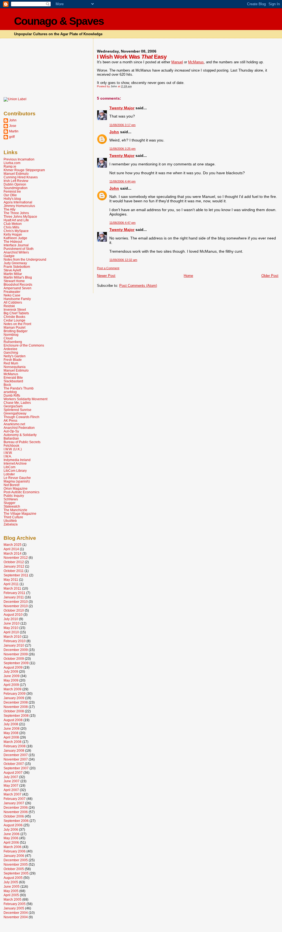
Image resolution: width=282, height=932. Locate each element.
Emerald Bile (13, 377)
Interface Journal (16, 245)
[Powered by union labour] (15, 99)
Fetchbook (11, 445)
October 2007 (14, 763)
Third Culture (13, 517)
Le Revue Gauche (17, 477)
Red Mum (11, 363)
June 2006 (12, 834)
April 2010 (11, 632)
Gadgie (9, 256)
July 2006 (11, 829)
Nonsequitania (15, 367)
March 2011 (12, 588)
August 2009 (13, 667)
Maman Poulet (14, 327)
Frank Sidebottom (17, 266)
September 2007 (16, 768)
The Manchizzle (15, 510)
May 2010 (11, 627)
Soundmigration (16, 188)
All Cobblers (13, 302)
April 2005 (11, 895)
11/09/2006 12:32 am (123, 259)
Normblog (11, 334)
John (114, 132)
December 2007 (16, 755)
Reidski (9, 306)
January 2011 (14, 597)
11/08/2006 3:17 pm (122, 125)
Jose (12, 125)
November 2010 (16, 606)
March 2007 (12, 794)
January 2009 (14, 698)
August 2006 (13, 825)
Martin (13, 131)
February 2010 (15, 641)
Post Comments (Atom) (138, 286)
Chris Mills (11, 227)
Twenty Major (121, 108)
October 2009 (14, 658)
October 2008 (14, 711)
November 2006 (16, 812)
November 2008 (16, 706)
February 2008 (15, 746)
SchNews (11, 499)
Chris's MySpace (16, 231)
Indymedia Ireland (17, 460)
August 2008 (13, 720)
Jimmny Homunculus (19, 206)
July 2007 (11, 777)
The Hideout (13, 241)
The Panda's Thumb (19, 388)
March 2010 (12, 636)
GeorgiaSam (13, 406)
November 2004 (16, 917)
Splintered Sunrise (17, 410)
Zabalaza (11, 524)
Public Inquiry (14, 495)
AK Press (10, 420)
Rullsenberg (13, 342)
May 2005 (11, 891)
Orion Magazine (16, 488)
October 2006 (14, 816)
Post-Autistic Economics (21, 492)
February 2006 (15, 851)
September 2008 (16, 715)
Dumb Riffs (12, 395)
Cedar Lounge (14, 320)
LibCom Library (15, 470)
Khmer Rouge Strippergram (24, 170)
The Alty (9, 209)
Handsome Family (17, 299)
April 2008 (11, 737)
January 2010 (14, 645)
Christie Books (14, 316)
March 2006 (12, 847)
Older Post (269, 276)
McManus (196, 62)
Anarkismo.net (14, 424)
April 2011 (11, 584)
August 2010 (13, 614)
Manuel (177, 62)
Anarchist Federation (19, 427)
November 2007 (16, 759)
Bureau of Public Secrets (22, 442)
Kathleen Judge (15, 238)
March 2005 (12, 899)
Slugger (9, 503)
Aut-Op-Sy (11, 431)
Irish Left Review (16, 180)
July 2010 (11, 619)
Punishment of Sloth (19, 248)
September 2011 (16, 575)
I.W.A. (8, 456)
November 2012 (16, 557)
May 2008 (11, 733)
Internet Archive (15, 463)
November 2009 (16, 654)
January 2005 (14, 908)
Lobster (9, 474)
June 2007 (12, 781)
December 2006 (16, 807)
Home (188, 276)
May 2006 (11, 838)
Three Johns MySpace (20, 216)
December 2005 (16, 860)
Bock (7, 384)
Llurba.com (12, 163)
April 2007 (11, 790)
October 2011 (14, 571)
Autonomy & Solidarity (20, 435)
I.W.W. (8, 452)
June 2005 (12, 886)
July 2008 (11, 724)
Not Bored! (12, 485)
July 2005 (11, 882)
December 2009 (16, 650)
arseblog (10, 392)
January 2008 (14, 750)
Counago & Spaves (59, 21)
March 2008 (12, 741)
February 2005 (15, 904)
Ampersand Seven (17, 288)
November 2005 (16, 864)
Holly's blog (12, 198)
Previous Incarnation (19, 159)
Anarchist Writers (16, 252)
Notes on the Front (17, 324)
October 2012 (14, 562)
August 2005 (13, 877)
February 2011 (14, 593)
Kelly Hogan (13, 234)
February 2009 (15, 693)
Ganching (11, 352)
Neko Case (12, 295)
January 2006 (14, 855)
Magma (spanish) (17, 481)
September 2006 (16, 820)
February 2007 (15, 798)
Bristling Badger (16, 331)
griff (12, 136)
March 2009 (12, 689)
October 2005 (14, 869)
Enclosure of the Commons (24, 345)
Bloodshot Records (18, 284)
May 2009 (11, 680)
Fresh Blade (13, 359)
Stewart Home (14, 281)
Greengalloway (15, 413)
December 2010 (16, 601)
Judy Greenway (15, 263)
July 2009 (11, 671)
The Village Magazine (20, 513)
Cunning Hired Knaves (21, 177)
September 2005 (16, 873)
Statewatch (12, 506)
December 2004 (16, 912)
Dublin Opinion (15, 184)
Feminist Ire (12, 191)
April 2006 (11, 842)
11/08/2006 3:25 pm (122, 148)
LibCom (9, 467)
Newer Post (106, 276)
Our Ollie (10, 195)
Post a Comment (108, 268)
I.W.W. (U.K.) (13, 449)
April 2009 (11, 684)
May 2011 (11, 579)
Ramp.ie (10, 166)
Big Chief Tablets (16, 313)
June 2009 (12, 676)
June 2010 (12, 623)
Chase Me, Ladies (17, 402)
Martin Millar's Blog (18, 277)
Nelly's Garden (15, 356)
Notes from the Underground (25, 259)
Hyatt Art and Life (16, 220)
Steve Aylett (12, 270)
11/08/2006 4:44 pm (122, 181)
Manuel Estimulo (16, 173)
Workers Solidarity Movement (25, 399)
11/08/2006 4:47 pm (122, 222)
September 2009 (16, 663)
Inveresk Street (15, 309)
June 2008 (12, 728)
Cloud (8, 338)
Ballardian (11, 438)
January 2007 (14, 803)
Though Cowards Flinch (21, 417)
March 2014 (12, 553)
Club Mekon (13, 223)
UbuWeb (10, 520)
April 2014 (11, 549)
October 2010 (14, 610)
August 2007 (13, 772)
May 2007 (11, 785)
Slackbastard (13, 381)
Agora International (18, 202)
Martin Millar (13, 274)
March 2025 (12, 544)
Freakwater (12, 291)
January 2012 (14, 566)
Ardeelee (10, 349)
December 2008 (16, 702)
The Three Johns (16, 213)
